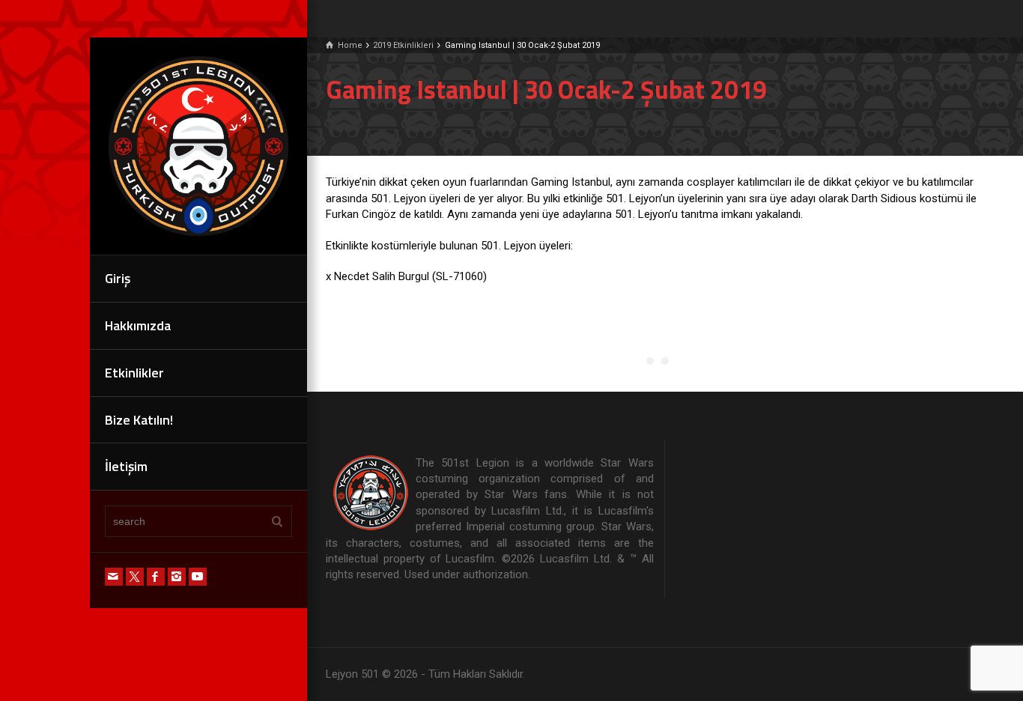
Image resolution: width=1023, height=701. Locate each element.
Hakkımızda (138, 325)
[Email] (114, 577)
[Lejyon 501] (198, 145)
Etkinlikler (134, 372)
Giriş (117, 278)
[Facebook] (156, 577)
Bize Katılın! (139, 420)
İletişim (126, 466)
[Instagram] (177, 577)
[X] (135, 577)
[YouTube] (198, 577)
